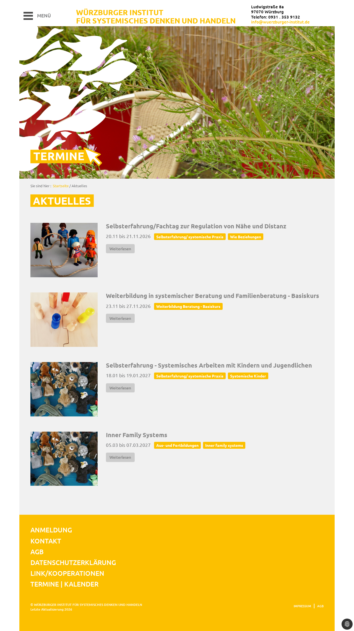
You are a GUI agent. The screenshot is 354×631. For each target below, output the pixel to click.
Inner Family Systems (136, 435)
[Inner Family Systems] (64, 459)
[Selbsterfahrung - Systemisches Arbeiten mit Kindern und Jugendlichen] (64, 389)
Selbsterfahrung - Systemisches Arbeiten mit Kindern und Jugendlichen (209, 365)
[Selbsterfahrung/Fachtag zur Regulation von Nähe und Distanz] (64, 250)
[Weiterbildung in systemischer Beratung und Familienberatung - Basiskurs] (64, 319)
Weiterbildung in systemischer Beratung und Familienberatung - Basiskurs (212, 295)
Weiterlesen (120, 248)
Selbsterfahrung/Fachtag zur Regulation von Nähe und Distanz (196, 226)
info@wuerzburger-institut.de (280, 22)
